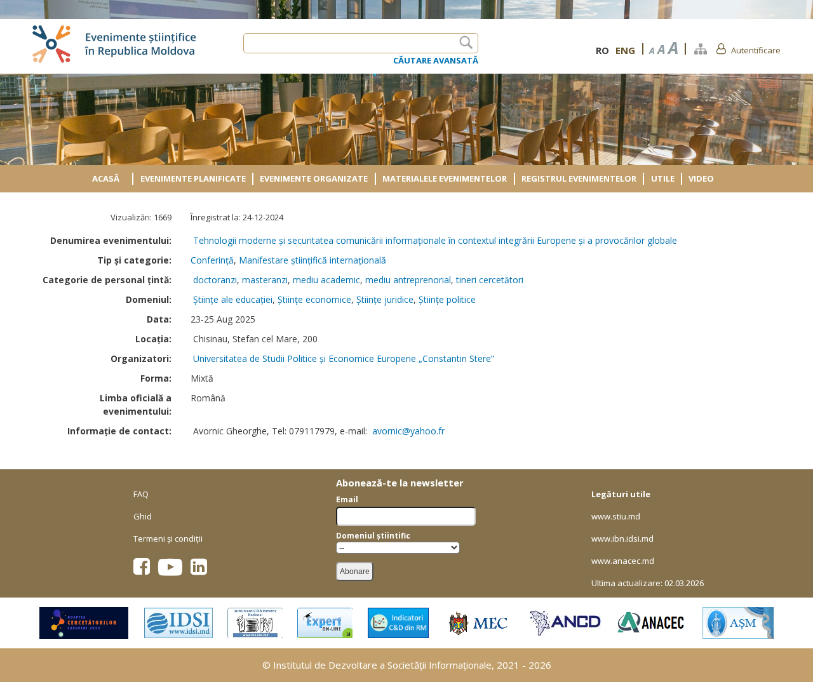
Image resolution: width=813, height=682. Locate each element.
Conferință (212, 260)
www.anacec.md (622, 560)
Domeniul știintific (373, 535)
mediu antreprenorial (408, 280)
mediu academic (326, 280)
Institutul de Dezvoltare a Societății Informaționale (382, 665)
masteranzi (265, 280)
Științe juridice (384, 299)
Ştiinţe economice (314, 299)
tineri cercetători (489, 280)
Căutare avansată (435, 60)
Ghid (142, 516)
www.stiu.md (615, 516)
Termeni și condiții (168, 538)
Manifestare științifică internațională (312, 260)
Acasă (105, 178)
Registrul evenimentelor (578, 178)
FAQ (141, 494)
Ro (602, 50)
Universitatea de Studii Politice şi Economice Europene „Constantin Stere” (343, 358)
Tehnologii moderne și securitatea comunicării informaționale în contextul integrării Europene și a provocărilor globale (435, 240)
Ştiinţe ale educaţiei (232, 299)
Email (347, 499)
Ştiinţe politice (447, 299)
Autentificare (756, 50)
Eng (625, 50)
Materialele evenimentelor (444, 178)
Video (701, 178)
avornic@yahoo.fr (408, 431)
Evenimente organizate (314, 178)
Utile (663, 178)
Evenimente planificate (193, 178)
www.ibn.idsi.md (622, 538)
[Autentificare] (721, 48)
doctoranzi (215, 280)
